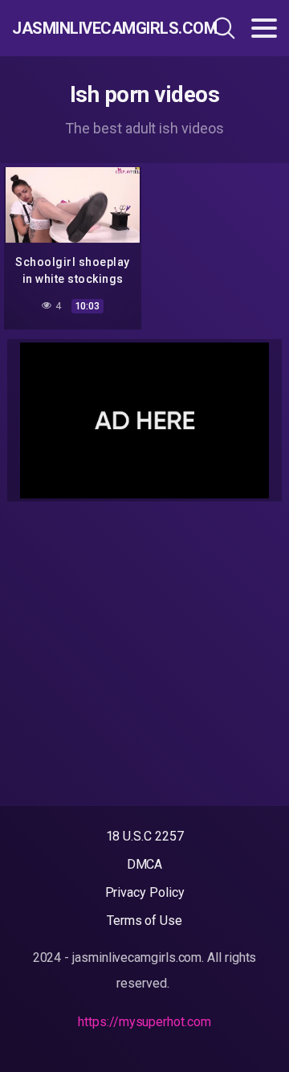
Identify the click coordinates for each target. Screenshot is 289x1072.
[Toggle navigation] (264, 28)
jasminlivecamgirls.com (91, 28)
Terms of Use (144, 920)
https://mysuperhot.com (144, 1021)
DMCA (145, 864)
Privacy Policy (145, 892)
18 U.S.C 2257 (145, 836)
